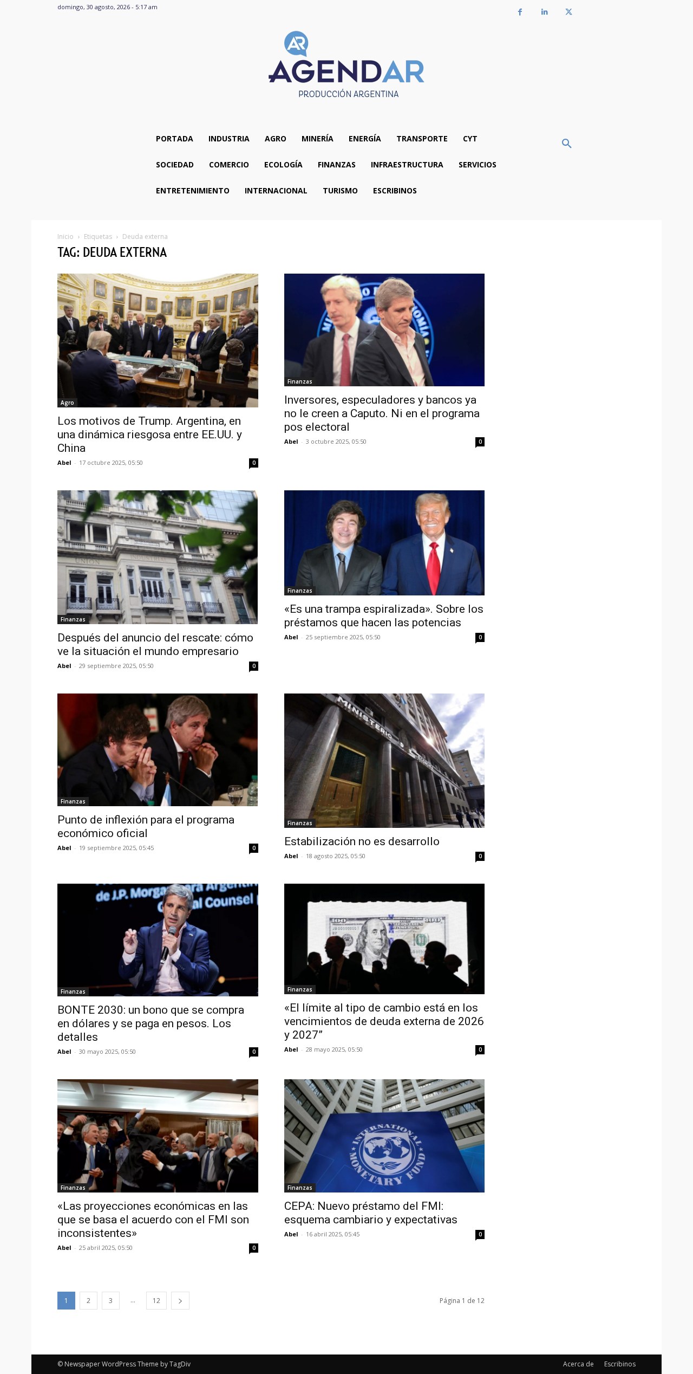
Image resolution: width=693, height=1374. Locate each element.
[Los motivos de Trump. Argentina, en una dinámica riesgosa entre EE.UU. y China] (157, 340)
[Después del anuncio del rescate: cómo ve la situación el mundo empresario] (157, 557)
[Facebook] (520, 12)
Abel (64, 462)
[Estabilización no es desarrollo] (384, 760)
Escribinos (620, 1364)
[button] (567, 144)
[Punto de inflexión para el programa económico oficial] (157, 750)
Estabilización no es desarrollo (362, 841)
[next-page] (180, 1301)
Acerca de (578, 1364)
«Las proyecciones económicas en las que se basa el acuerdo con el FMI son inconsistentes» (153, 1220)
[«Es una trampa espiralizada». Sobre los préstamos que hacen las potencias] (384, 542)
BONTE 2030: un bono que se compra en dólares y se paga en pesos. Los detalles (150, 1023)
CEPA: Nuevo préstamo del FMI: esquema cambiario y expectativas (370, 1213)
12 (156, 1300)
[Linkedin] (544, 12)
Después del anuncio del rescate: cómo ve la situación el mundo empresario (155, 644)
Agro (67, 402)
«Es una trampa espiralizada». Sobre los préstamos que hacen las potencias (383, 615)
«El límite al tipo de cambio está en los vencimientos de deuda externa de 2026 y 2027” (384, 1021)
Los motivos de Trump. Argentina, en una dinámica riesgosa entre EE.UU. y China (149, 434)
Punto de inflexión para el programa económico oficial (145, 826)
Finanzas (299, 381)
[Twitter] (568, 12)
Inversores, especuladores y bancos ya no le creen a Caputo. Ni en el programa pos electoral (382, 413)
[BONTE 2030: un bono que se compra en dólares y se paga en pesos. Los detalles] (157, 940)
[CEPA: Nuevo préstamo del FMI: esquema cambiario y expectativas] (384, 1135)
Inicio (65, 236)
